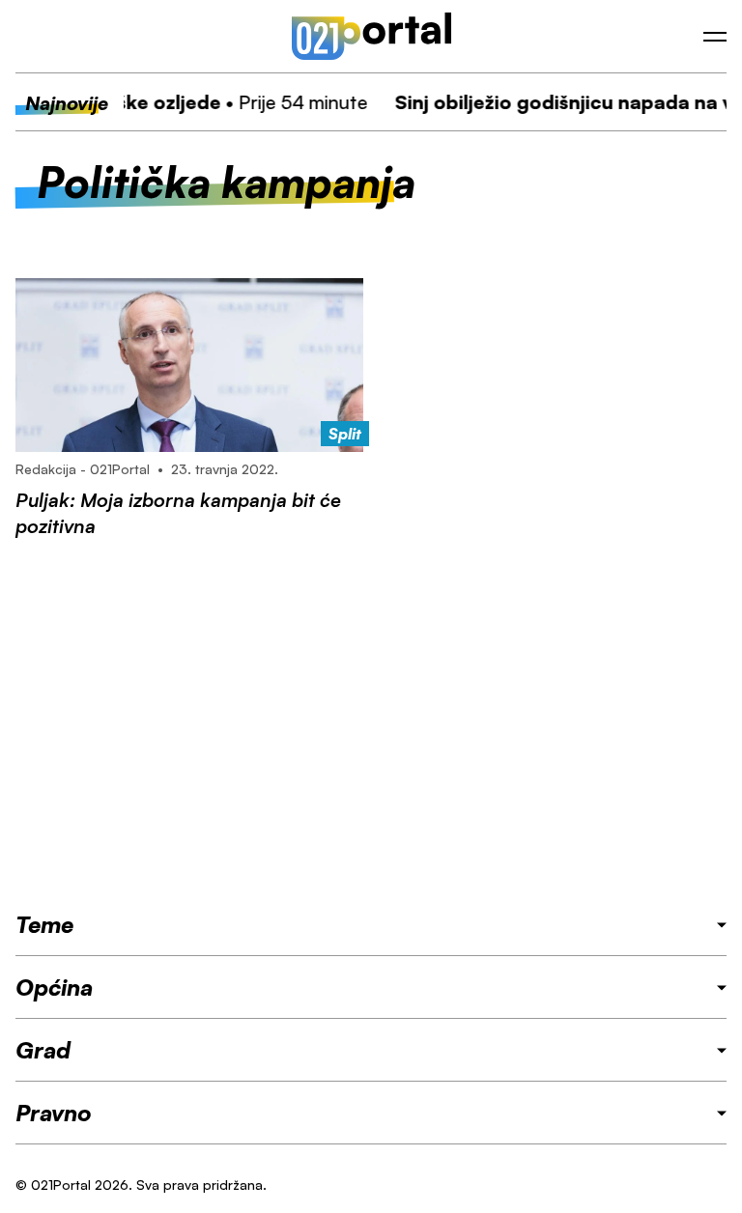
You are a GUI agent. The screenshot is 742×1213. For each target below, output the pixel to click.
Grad (43, 1049)
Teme (44, 924)
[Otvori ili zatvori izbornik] (715, 36)
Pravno (53, 1112)
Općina (54, 987)
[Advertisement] (371, 724)
